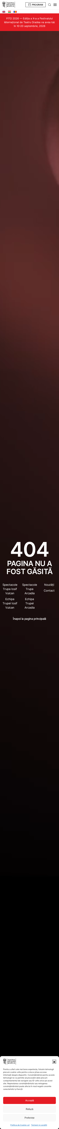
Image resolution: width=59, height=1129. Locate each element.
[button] (54, 1061)
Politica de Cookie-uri (20, 1125)
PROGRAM (37, 4)
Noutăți (49, 584)
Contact (49, 590)
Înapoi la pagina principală (29, 618)
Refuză (29, 1109)
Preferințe (29, 1117)
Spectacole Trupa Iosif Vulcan (10, 589)
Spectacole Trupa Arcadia (29, 589)
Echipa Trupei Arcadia (30, 603)
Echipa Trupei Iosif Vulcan (10, 603)
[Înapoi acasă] (8, 4)
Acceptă (29, 1100)
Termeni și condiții (39, 1125)
